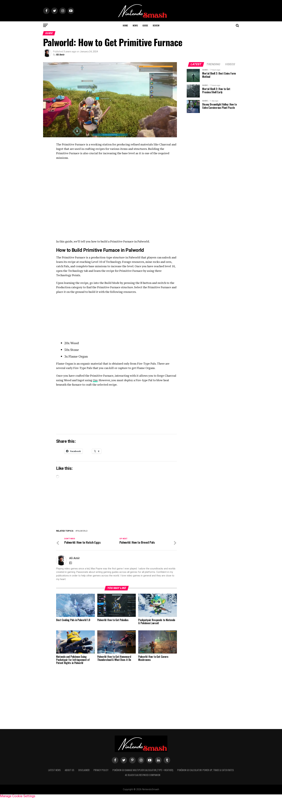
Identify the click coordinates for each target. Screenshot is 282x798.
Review (156, 25)
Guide (145, 25)
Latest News (54, 770)
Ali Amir (60, 54)
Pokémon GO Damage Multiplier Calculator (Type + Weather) (142, 770)
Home (125, 25)
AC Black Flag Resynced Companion (142, 775)
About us (69, 770)
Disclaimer (83, 770)
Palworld (82, 531)
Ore (95, 380)
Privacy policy (101, 770)
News (135, 25)
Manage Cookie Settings (17, 796)
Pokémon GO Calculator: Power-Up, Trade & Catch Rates (205, 770)
